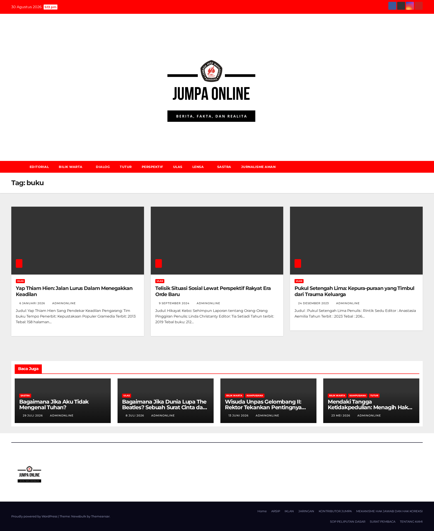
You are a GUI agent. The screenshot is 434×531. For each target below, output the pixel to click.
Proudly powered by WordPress (34, 516)
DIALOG (103, 167)
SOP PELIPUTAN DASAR (347, 521)
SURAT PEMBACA (382, 521)
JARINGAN (306, 511)
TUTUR (126, 167)
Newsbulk (78, 516)
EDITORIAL (39, 167)
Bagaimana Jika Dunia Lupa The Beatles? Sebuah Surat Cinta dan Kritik (164, 407)
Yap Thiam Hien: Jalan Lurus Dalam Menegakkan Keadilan (74, 291)
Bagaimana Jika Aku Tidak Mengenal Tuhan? (54, 404)
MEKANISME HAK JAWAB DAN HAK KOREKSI (389, 511)
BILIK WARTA (71, 167)
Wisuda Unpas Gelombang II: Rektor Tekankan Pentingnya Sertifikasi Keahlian (263, 407)
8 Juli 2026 (135, 415)
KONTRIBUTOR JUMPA (335, 511)
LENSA (198, 167)
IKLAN (289, 511)
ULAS (177, 167)
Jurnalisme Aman (258, 167)
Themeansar (100, 516)
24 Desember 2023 (314, 303)
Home (262, 511)
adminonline (64, 303)
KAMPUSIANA (255, 395)
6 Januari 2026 (32, 303)
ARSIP (275, 511)
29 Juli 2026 (33, 415)
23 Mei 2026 (341, 415)
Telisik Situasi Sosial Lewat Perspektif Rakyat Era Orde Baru (213, 291)
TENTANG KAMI (411, 521)
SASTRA (224, 167)
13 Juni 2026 (239, 415)
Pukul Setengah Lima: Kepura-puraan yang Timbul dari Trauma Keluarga (354, 291)
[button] (421, 167)
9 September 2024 (174, 303)
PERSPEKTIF (152, 167)
